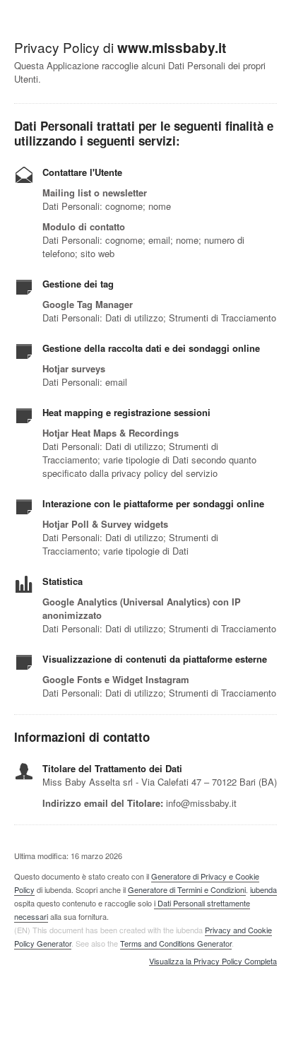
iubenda (263, 889)
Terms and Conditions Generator (176, 943)
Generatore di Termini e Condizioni (187, 889)
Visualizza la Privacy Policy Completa (213, 961)
